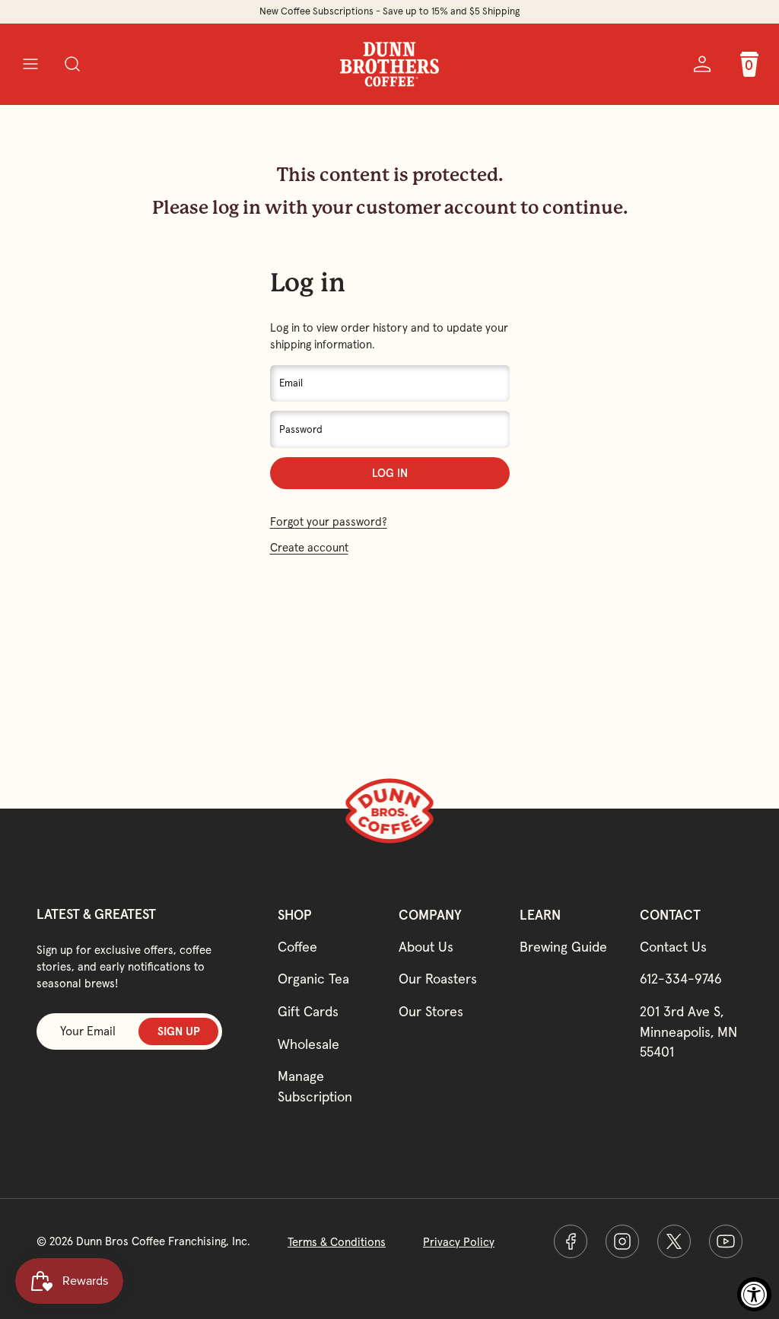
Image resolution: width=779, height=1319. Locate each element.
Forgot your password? (328, 521)
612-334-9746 (681, 978)
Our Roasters (438, 978)
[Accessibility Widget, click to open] (754, 1294)
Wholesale (308, 1044)
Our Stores (431, 1011)
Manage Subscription (315, 1086)
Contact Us (673, 946)
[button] (30, 64)
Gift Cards (308, 1011)
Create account (309, 547)
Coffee (297, 946)
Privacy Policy (458, 1242)
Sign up (178, 1031)
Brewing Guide (563, 946)
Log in (390, 473)
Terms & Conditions (337, 1242)
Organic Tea (313, 978)
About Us (426, 946)
